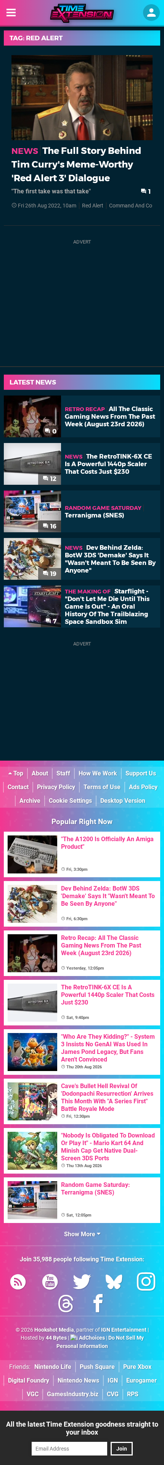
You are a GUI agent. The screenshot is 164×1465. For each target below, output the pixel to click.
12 (52, 479)
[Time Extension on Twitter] (82, 1283)
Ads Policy (143, 787)
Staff (63, 773)
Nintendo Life (52, 1366)
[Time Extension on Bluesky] (114, 1283)
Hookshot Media (54, 1330)
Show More (80, 1234)
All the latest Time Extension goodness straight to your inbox (82, 1428)
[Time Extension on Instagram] (146, 1283)
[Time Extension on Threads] (66, 1305)
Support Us (140, 773)
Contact (18, 787)
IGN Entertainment (123, 1330)
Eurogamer (141, 1380)
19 (52, 573)
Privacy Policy (56, 787)
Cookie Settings (70, 800)
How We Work (98, 773)
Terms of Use (102, 787)
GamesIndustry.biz (72, 1394)
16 (52, 526)
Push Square (97, 1366)
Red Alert (92, 206)
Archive (29, 800)
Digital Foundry (28, 1380)
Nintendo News (78, 1380)
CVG (113, 1394)
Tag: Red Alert (36, 38)
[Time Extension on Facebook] (98, 1305)
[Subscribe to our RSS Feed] (18, 1283)
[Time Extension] (82, 13)
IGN (113, 1380)
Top (17, 773)
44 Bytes (56, 1338)
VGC (33, 1394)
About (40, 773)
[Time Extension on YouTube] (50, 1283)
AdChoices (91, 1338)
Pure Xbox (137, 1366)
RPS (132, 1394)
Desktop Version (122, 800)
